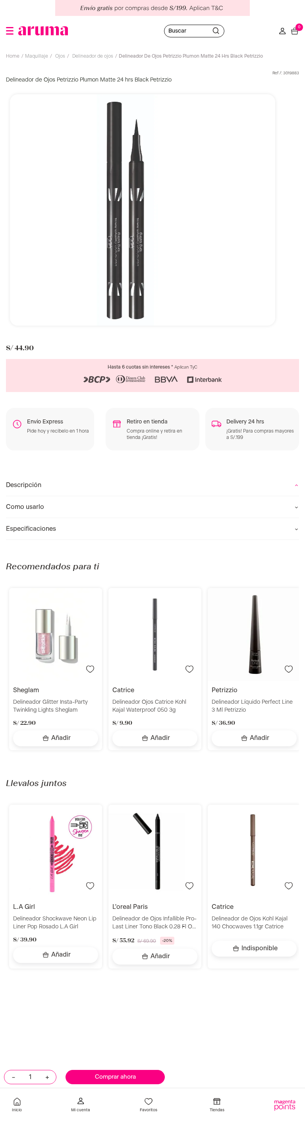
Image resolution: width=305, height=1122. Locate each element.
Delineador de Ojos (92, 56)
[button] (10, 31)
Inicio (17, 1110)
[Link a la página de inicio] (14, 57)
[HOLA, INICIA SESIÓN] (80, 1106)
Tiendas (217, 1110)
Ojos (60, 56)
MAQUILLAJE (36, 56)
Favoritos (148, 1110)
